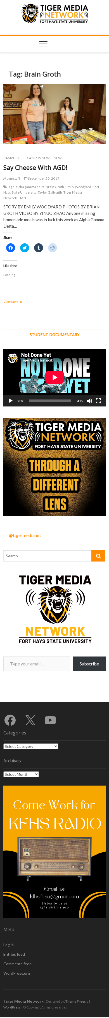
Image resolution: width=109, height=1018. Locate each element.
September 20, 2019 (43, 178)
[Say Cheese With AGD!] (54, 114)
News (58, 158)
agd (12, 187)
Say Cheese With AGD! (35, 167)
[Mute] (89, 401)
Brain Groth (55, 187)
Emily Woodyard (78, 187)
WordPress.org (16, 973)
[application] (54, 377)
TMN (22, 198)
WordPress (12, 1007)
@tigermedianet (25, 535)
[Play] (10, 401)
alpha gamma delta (30, 187)
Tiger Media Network (23, 1001)
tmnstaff (13, 178)
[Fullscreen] (98, 401)
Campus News (39, 158)
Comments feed (17, 963)
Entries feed (14, 954)
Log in (8, 944)
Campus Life (14, 158)
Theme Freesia (76, 1001)
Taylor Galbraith (50, 192)
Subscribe (89, 663)
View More (15, 302)
